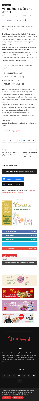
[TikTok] (24, 376)
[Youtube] (34, 376)
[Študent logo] (19, 338)
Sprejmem (7, 397)
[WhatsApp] (20, 141)
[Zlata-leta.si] (17, 225)
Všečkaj (33, 231)
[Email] (29, 141)
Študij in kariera (6, 5)
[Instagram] (9, 376)
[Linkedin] (24, 141)
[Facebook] (10, 141)
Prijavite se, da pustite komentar (19, 172)
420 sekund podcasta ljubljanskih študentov (9, 154)
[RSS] (14, 376)
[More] (26, 20)
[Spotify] (19, 376)
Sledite (33, 235)
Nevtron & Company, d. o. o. (13, 15)
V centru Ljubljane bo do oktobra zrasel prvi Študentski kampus (29, 155)
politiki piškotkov (21, 394)
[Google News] (19, 381)
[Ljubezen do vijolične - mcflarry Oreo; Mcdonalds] (19, 312)
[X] (15, 141)
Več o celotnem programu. (11, 131)
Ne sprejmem (18, 397)
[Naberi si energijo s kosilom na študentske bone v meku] (18, 299)
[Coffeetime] (19, 287)
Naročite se (32, 248)
